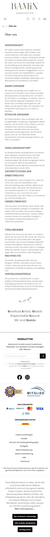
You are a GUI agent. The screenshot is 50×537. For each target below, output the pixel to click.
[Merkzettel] (33, 19)
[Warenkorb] (45, 19)
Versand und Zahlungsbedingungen (24, 442)
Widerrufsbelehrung (24, 450)
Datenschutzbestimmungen (26, 364)
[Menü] (5, 19)
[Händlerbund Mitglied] (36, 391)
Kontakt (24, 438)
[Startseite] (3, 26)
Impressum (25, 461)
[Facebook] (19, 377)
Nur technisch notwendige (25, 516)
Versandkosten (40, 468)
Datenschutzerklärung (24, 454)
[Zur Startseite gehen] (25, 9)
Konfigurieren (25, 529)
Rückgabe (24, 446)
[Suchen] (28, 19)
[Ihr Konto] (39, 19)
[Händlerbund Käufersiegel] (14, 391)
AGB (24, 366)
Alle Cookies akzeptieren (25, 523)
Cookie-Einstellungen (24, 435)
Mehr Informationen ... (25, 508)
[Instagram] (27, 377)
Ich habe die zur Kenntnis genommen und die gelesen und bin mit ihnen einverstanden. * (26, 366)
